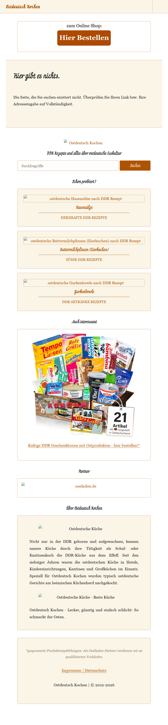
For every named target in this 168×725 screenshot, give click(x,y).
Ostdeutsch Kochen (23, 6)
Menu (160, 6)
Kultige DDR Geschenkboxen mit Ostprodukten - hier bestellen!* (84, 445)
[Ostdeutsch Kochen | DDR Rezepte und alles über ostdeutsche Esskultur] (84, 146)
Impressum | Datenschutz (84, 670)
